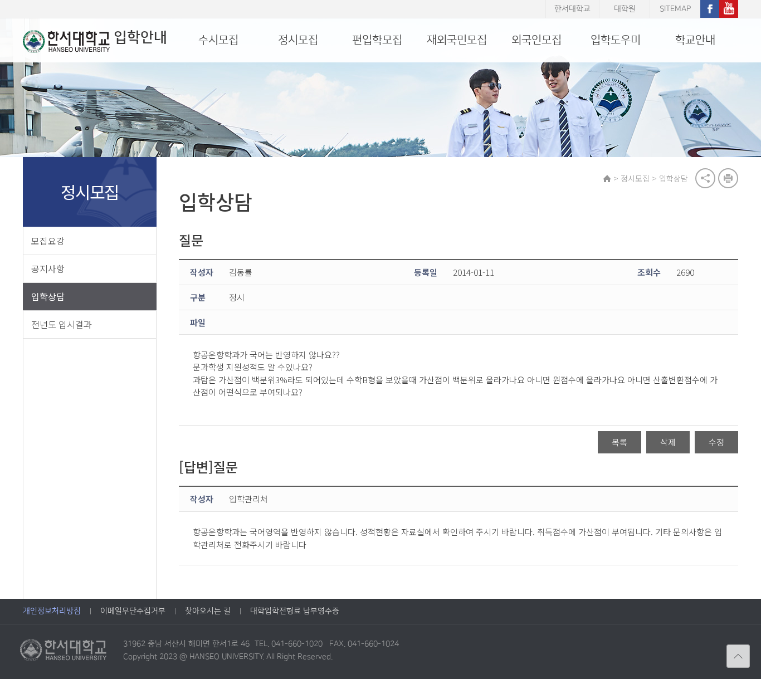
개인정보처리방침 (52, 611)
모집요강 (48, 240)
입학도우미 (616, 40)
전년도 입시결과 (61, 324)
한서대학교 (572, 8)
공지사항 (48, 268)
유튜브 (728, 9)
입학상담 (48, 296)
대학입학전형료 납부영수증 (294, 611)
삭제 (668, 442)
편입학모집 (377, 40)
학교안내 (695, 40)
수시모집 (218, 40)
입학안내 (140, 38)
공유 (705, 178)
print (728, 178)
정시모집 (298, 40)
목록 (619, 442)
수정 (716, 442)
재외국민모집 (457, 40)
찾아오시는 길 (208, 611)
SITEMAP (675, 8)
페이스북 (709, 9)
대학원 (625, 8)
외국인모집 (536, 40)
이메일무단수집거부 (132, 611)
